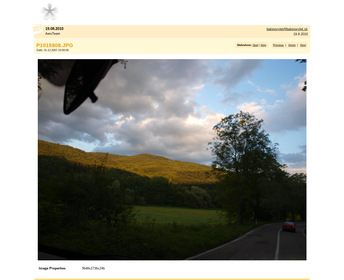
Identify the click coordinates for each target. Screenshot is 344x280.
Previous (278, 45)
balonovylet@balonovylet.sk (287, 29)
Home (292, 45)
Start (255, 45)
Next (303, 45)
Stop (263, 45)
